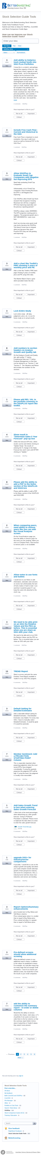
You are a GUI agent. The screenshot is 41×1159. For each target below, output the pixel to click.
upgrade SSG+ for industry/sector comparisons (22, 859)
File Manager (9, 1100)
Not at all (20, 114)
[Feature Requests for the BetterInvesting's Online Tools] (16, 6)
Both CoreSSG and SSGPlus (13, 1095)
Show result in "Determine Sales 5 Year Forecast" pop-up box (25, 436)
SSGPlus (24, 104)
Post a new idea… (10, 1088)
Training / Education (11, 1115)
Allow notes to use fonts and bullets (25, 576)
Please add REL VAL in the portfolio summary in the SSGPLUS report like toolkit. (26, 402)
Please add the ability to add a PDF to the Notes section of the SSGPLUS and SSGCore (25, 485)
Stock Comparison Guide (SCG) (14, 1113)
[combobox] (19, 1123)
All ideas (7, 1090)
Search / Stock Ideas (11, 1108)
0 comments (17, 322)
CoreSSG (7, 1098)
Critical (20, 117)
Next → (20, 1058)
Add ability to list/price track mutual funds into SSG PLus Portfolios (25, 62)
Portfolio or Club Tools (11, 1105)
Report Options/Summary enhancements (26, 908)
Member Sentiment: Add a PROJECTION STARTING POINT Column (25, 757)
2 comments (17, 104)
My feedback (21, 52)
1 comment (17, 147)
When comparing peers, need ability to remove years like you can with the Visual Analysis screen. (25, 529)
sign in (21, 1075)
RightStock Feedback (15, 1131)
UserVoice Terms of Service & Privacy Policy (27, 1152)
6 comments (17, 682)
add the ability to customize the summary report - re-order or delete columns (26, 1007)
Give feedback (14, 1128)
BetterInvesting (14, 1138)
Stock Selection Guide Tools (17, 1133)
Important (32, 114)
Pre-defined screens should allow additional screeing (25, 954)
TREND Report (21, 671)
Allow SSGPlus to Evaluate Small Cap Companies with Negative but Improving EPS (26, 176)
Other (6, 1103)
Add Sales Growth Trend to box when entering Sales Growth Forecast (25, 807)
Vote (7, 66)
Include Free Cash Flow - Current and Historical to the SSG (26, 132)
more (15, 100)
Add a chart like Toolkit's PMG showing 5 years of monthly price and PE (26, 265)
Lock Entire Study (22, 311)
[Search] (34, 1123)
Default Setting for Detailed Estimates (23, 709)
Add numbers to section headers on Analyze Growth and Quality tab (25, 350)
